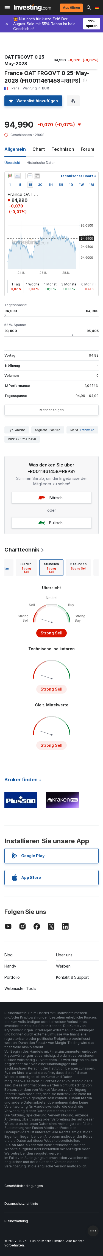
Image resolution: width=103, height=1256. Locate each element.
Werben (63, 966)
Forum (87, 149)
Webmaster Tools (20, 988)
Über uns (64, 955)
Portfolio (12, 977)
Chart (38, 149)
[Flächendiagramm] (18, 176)
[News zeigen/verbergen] (37, 176)
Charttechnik (21, 549)
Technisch (62, 149)
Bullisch (56, 522)
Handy (10, 966)
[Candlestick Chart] (10, 176)
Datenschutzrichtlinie (21, 1203)
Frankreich (87, 430)
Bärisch (56, 497)
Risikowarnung (16, 1221)
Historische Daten (41, 163)
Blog (8, 955)
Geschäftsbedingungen (23, 1186)
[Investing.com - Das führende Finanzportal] (32, 7)
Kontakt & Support (72, 977)
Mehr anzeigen (52, 410)
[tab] (26, 567)
